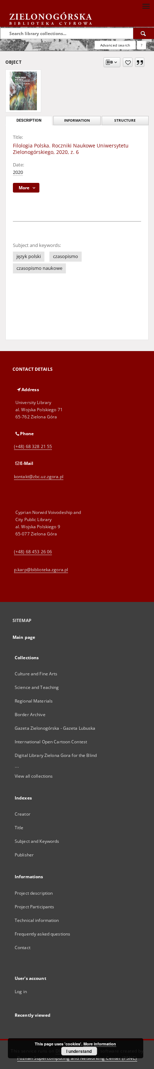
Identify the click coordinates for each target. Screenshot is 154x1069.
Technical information (37, 920)
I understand (79, 1051)
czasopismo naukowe (39, 268)
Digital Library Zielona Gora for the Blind (56, 755)
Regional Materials (34, 701)
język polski (28, 256)
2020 (18, 172)
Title (19, 828)
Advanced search (115, 45)
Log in (21, 991)
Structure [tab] (125, 120)
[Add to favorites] (128, 62)
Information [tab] (77, 120)
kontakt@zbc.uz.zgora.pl (38, 476)
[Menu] (145, 5)
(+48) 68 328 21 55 (33, 446)
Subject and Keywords (37, 841)
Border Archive (30, 714)
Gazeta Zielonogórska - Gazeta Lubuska (55, 728)
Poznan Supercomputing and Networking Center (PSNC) (77, 1058)
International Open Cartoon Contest (51, 742)
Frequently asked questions (42, 934)
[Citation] (139, 62)
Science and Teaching (37, 687)
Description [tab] (29, 120)
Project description (34, 893)
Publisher (24, 855)
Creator (22, 814)
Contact (22, 947)
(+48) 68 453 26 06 (33, 552)
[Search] (143, 33)
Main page (24, 637)
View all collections (34, 776)
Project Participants (34, 907)
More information (99, 1043)
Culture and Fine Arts (36, 674)
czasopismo (65, 256)
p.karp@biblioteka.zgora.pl (41, 570)
